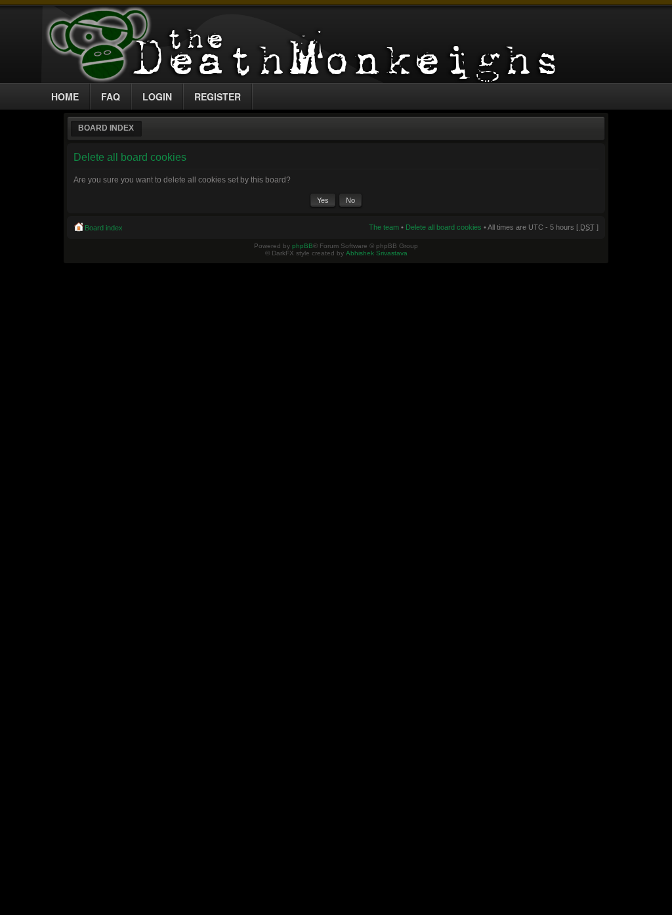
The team (384, 227)
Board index (106, 128)
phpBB (302, 245)
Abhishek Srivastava (377, 253)
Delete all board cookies (444, 227)
